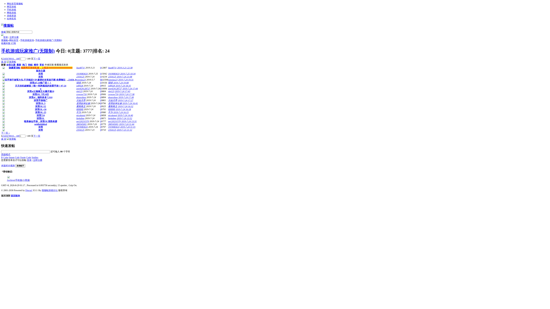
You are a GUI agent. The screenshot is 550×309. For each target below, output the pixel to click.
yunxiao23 (81, 80)
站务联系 (11, 18)
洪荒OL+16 (40, 109)
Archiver (11, 180)
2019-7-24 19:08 (121, 83)
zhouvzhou (81, 97)
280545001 (81, 124)
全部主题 (10, 65)
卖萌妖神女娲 (83, 103)
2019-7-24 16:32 (125, 106)
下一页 (36, 59)
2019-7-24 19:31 (125, 80)
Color (5, 157)
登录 (5, 37)
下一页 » (5, 133)
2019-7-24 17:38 (126, 94)
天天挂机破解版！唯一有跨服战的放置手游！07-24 (40, 86)
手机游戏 (11, 9)
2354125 (80, 77)
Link (17, 157)
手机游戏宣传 (27, 40)
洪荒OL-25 (40, 112)
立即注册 (14, 37)
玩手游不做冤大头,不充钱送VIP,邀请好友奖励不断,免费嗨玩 (35, 80)
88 (101, 80)
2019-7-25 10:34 (127, 74)
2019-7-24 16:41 (130, 103)
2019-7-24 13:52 (124, 118)
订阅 (13, 43)
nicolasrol (80, 115)
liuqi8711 (80, 68)
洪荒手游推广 (41, 100)
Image (12, 157)
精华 (36, 65)
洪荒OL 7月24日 (41, 94)
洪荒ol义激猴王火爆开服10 (40, 91)
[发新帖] (11, 62)
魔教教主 (81, 106)
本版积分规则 (8, 165)
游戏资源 (11, 15)
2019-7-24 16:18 (123, 109)
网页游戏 (11, 6)
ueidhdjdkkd (40, 124)
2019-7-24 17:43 (122, 91)
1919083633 (82, 74)
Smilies (35, 157)
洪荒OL (41, 118)
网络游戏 (11, 12)
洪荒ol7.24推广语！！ (41, 83)
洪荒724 (41, 115)
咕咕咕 (79, 109)
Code (28, 157)
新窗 (3, 65)
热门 (24, 65)
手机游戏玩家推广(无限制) (48, 40)
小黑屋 (26, 180)
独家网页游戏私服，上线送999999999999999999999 (46, 68)
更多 (42, 65)
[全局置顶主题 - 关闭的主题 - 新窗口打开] (4, 68)
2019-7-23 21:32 (124, 130)
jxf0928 (79, 86)
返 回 (3, 62)
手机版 (18, 180)
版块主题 (40, 71)
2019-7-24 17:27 (125, 100)
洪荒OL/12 (40, 106)
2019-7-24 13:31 (129, 121)
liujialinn (80, 118)
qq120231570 (82, 121)
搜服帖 (4, 40)
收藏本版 (6, 43)
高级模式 (5, 154)
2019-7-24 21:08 (124, 77)
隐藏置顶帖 (14, 68)
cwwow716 (81, 94)
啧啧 (78, 83)
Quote (23, 157)
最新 (19, 65)
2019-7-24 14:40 (125, 115)
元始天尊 (81, 100)
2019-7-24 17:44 (130, 88)
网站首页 (15, 3)
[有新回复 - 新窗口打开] (4, 74)
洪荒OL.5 (40, 103)
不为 (78, 112)
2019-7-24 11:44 (126, 124)
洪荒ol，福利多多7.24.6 (40, 97)
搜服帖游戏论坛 (50, 190)
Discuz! (28, 190)
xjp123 (79, 91)
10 (12, 59)
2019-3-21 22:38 (124, 68)
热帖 (30, 65)
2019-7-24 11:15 (127, 127)
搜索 (3, 32)
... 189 (16, 59)
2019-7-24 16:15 (121, 112)
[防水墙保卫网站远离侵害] (8, 177)
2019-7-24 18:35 (123, 86)
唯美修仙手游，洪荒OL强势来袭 (40, 121)
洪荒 (40, 74)
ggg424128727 (83, 88)
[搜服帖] (7, 25)
